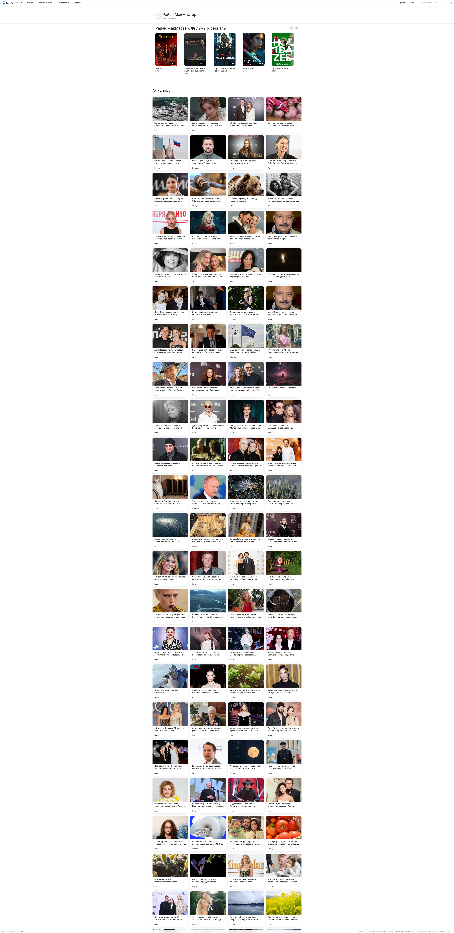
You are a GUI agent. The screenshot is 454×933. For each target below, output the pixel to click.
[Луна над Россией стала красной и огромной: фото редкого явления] (246, 758)
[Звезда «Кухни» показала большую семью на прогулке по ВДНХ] (283, 531)
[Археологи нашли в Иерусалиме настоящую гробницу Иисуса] (208, 531)
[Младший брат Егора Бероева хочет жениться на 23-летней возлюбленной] (283, 455)
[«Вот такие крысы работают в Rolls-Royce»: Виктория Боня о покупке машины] (283, 152)
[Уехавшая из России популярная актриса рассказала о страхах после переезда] (170, 228)
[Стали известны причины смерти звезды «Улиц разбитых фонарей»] (283, 266)
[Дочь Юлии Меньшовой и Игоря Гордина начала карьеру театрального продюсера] (170, 304)
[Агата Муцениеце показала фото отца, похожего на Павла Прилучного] (283, 682)
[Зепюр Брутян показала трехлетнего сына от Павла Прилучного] (283, 795)
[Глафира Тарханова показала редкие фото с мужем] (246, 152)
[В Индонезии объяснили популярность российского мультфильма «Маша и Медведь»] (283, 568)
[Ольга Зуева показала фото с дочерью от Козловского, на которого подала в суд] (246, 568)
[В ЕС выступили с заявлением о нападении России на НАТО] (246, 342)
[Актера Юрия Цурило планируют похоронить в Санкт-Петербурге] (208, 455)
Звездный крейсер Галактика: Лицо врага (194, 69)
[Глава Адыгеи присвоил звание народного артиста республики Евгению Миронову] (208, 758)
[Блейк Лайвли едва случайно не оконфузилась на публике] (246, 531)
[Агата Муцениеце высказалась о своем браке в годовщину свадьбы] (246, 228)
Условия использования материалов (424, 931)
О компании (11, 931)
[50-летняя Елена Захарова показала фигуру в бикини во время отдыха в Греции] (208, 379)
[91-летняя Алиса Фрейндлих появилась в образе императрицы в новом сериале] (208, 304)
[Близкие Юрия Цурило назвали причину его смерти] (283, 228)
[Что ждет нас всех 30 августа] (283, 379)
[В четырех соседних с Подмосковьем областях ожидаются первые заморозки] (170, 871)
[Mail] (3, 3)
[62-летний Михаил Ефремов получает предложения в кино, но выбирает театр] (208, 568)
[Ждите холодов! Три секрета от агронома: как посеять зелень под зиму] (246, 682)
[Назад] (291, 28)
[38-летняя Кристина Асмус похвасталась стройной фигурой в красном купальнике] (246, 606)
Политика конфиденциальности (399, 931)
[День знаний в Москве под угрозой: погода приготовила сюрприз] (246, 304)
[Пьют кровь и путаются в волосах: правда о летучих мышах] (208, 871)
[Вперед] (296, 28)
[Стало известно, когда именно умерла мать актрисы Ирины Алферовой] (208, 720)
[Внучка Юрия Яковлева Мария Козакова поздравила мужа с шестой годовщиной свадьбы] (170, 190)
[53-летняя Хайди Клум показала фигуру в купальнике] (170, 568)
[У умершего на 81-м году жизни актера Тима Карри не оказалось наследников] (208, 342)
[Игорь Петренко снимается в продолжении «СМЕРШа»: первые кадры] (283, 758)
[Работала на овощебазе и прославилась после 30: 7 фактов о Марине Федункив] (170, 795)
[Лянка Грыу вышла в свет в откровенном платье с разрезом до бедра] (208, 682)
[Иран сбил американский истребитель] (170, 682)
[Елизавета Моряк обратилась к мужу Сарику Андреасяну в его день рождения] (246, 833)
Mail (3, 931)
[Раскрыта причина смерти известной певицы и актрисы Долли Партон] (208, 228)
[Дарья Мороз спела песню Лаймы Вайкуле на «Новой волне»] (208, 417)
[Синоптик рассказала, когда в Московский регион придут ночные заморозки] (246, 493)
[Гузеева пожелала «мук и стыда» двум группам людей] (246, 266)
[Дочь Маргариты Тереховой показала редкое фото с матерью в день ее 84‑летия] (208, 115)
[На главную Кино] (9, 3)
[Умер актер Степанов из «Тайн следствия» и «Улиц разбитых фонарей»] (170, 379)
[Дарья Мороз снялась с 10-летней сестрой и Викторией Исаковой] (170, 909)
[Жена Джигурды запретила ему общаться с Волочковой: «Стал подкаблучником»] (208, 266)
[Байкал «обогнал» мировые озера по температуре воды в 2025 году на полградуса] (246, 909)
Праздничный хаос (281, 68)
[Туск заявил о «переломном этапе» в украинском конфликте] (208, 493)
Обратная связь (444, 931)
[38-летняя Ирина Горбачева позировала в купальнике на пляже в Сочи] (208, 644)
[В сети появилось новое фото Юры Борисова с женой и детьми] (246, 455)
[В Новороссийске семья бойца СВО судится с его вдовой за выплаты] (208, 190)
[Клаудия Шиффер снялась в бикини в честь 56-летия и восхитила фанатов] (246, 871)
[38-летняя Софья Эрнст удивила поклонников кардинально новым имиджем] (170, 606)
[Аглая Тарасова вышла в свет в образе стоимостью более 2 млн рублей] (170, 833)
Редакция (360, 931)
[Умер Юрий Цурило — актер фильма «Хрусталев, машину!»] (283, 304)
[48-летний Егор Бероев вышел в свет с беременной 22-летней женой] (246, 379)
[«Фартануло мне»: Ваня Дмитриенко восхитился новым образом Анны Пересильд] (283, 342)
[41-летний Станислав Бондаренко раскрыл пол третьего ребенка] (283, 417)
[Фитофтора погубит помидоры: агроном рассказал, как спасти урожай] (283, 833)
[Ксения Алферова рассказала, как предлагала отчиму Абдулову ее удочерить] (283, 190)
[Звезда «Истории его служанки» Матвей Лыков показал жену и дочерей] (246, 417)
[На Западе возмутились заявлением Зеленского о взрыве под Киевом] (208, 152)
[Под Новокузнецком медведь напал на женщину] (246, 190)
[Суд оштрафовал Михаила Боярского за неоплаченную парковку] (246, 795)
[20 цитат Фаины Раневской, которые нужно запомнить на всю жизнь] (170, 417)
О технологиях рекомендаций (375, 931)
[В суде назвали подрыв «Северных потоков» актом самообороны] (170, 531)
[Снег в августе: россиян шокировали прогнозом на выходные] (283, 493)
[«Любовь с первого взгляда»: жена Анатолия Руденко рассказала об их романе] (246, 115)
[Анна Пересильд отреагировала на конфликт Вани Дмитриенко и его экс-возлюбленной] (170, 342)
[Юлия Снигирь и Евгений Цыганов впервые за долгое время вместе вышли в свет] (283, 644)
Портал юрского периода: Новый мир (224, 69)
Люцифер (159, 68)
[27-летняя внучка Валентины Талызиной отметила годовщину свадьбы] (208, 909)
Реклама (20, 931)
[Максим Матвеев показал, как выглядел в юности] (170, 455)
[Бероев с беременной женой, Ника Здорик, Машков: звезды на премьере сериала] (208, 795)
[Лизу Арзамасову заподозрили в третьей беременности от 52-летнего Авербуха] (283, 720)
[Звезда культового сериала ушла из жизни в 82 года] (170, 266)
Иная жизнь (248, 68)
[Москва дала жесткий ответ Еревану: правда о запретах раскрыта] (170, 152)
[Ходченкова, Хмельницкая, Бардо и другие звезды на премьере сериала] (246, 644)
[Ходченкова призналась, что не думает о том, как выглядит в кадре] (246, 720)
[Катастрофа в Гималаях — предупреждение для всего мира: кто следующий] (170, 115)
